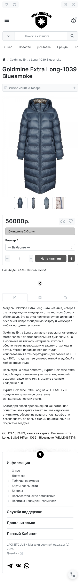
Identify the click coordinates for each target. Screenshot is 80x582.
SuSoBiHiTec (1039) (24, 437)
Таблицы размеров (25, 480)
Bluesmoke (46, 437)
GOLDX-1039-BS (13, 433)
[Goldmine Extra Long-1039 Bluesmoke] (40, 146)
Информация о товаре (25, 88)
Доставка (44, 47)
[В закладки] (71, 221)
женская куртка (38, 433)
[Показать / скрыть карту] (40, 454)
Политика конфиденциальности (34, 500)
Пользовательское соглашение (33, 496)
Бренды (62, 47)
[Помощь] (65, 4)
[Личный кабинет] (74, 4)
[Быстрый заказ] (71, 258)
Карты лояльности (25, 485)
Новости (25, 47)
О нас (8, 47)
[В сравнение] (63, 221)
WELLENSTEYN (65, 437)
